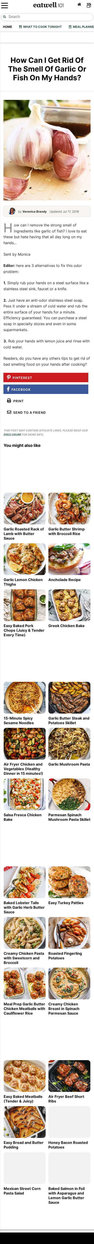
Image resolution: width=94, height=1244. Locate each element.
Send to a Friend (28, 412)
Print (17, 401)
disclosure (12, 435)
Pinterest (21, 378)
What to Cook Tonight (42, 27)
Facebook (20, 389)
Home (7, 27)
